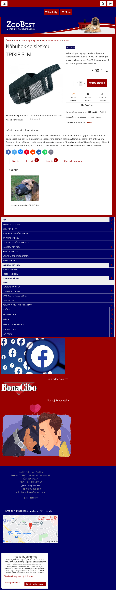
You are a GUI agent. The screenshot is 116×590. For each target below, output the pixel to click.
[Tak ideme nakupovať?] (58, 33)
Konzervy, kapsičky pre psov (17, 233)
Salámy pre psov (11, 238)
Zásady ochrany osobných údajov (18, 576)
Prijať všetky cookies (35, 584)
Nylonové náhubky (12, 278)
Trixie (5, 282)
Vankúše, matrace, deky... (15, 296)
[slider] (35, 119)
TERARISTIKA (9, 329)
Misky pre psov (10, 260)
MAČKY (6, 309)
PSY (4, 219)
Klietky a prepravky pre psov (17, 305)
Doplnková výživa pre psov (16, 242)
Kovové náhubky (10, 270)
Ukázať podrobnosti (12, 582)
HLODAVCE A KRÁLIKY (13, 324)
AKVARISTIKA (9, 314)
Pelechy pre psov (11, 291)
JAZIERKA (7, 334)
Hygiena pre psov (11, 300)
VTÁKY (6, 319)
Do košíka (98, 83)
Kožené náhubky (10, 274)
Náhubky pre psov (11, 265)
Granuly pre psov (11, 224)
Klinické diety (10, 229)
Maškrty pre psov (11, 247)
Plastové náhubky (11, 287)
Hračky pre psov (11, 251)
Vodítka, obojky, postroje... (16, 256)
